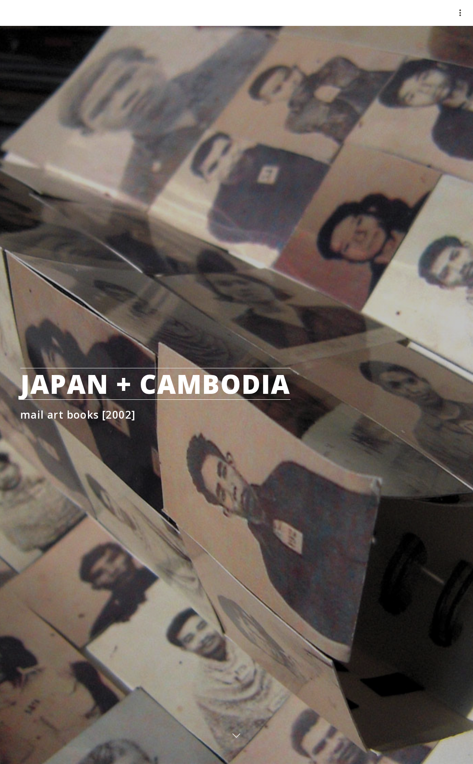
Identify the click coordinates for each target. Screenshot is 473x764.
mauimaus (37, 13)
